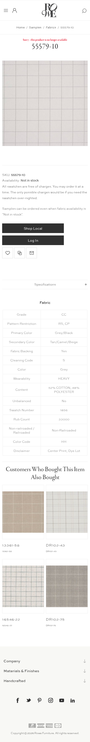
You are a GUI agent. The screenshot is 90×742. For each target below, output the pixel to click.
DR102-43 (55, 545)
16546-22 (11, 619)
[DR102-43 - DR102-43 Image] (67, 512)
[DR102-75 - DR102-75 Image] (67, 586)
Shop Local (33, 228)
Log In (33, 240)
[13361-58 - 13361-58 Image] (23, 512)
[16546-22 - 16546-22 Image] (23, 586)
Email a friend (31, 252)
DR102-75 (55, 619)
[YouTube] (61, 700)
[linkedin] (73, 700)
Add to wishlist (7, 252)
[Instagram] (50, 700)
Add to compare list (19, 252)
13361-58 (10, 545)
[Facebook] (17, 700)
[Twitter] (28, 700)
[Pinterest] (39, 700)
